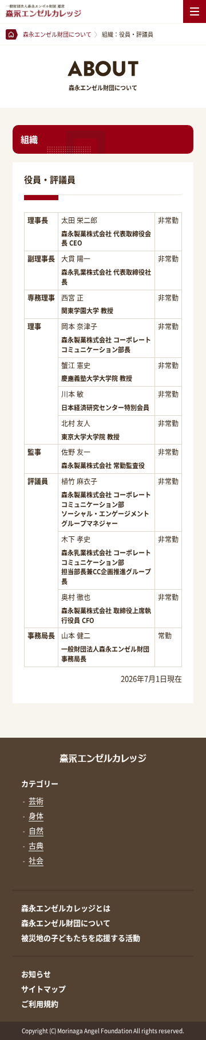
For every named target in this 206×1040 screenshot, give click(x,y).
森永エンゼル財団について (65, 922)
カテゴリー (39, 783)
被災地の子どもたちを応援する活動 (80, 937)
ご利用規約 (39, 1003)
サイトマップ (43, 988)
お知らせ (36, 973)
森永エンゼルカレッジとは (65, 907)
